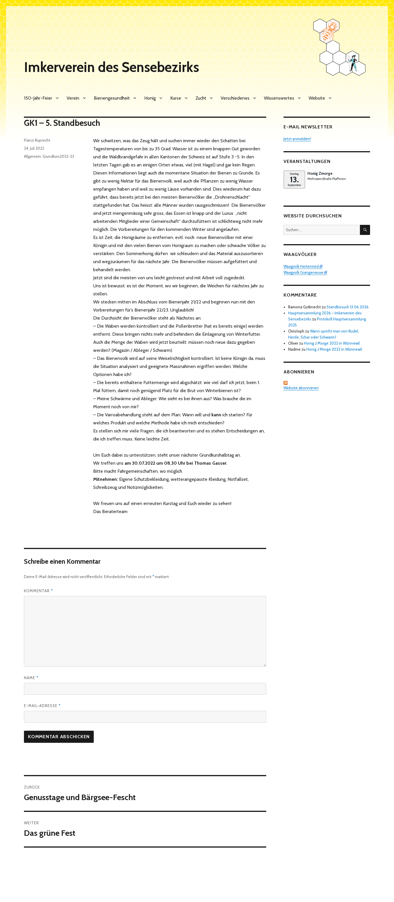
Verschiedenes (235, 98)
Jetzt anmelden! (297, 138)
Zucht (201, 98)
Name (31, 677)
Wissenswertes (279, 98)
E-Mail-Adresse (42, 705)
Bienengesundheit (112, 98)
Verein (73, 98)
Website (317, 98)
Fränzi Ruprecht (37, 140)
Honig (150, 98)
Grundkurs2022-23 (58, 156)
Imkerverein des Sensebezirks (111, 67)
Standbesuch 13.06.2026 (348, 307)
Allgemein (32, 156)
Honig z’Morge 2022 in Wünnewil (332, 343)
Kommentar (38, 590)
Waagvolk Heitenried (301, 266)
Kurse (175, 98)
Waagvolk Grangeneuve (303, 272)
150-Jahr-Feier (38, 98)
